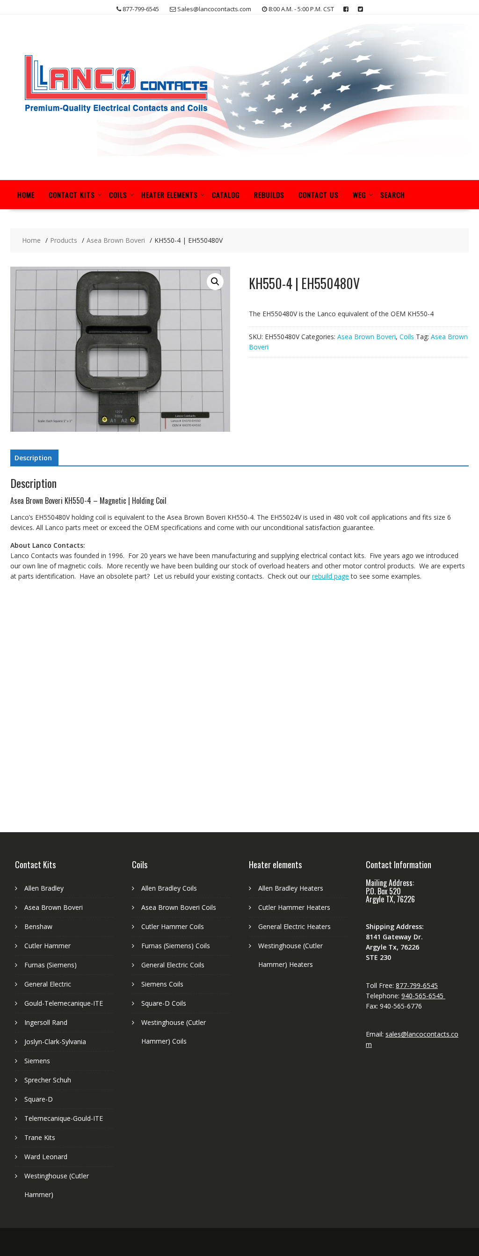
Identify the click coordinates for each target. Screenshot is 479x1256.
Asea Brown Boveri (366, 336)
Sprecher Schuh (47, 1079)
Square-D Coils (163, 1003)
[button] (215, 281)
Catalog (226, 194)
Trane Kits (39, 1137)
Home (26, 194)
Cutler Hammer (47, 945)
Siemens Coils (162, 984)
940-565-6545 (423, 995)
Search (392, 194)
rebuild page (330, 576)
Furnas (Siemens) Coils (175, 945)
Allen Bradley (44, 888)
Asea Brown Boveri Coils (178, 907)
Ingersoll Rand (45, 1022)
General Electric (47, 984)
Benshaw (38, 926)
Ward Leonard (45, 1156)
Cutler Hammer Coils (172, 926)
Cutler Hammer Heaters (294, 907)
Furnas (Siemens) (50, 964)
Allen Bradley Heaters (290, 888)
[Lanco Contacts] (239, 153)
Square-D (38, 1099)
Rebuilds (269, 194)
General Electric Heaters (294, 926)
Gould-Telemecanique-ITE (63, 1003)
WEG (359, 194)
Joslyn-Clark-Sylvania (55, 1041)
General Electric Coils (172, 964)
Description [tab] (33, 457)
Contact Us (318, 194)
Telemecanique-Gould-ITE (63, 1118)
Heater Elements (169, 194)
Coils (118, 194)
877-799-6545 (417, 985)
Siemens (37, 1060)
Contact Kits (72, 194)
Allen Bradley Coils (169, 888)
